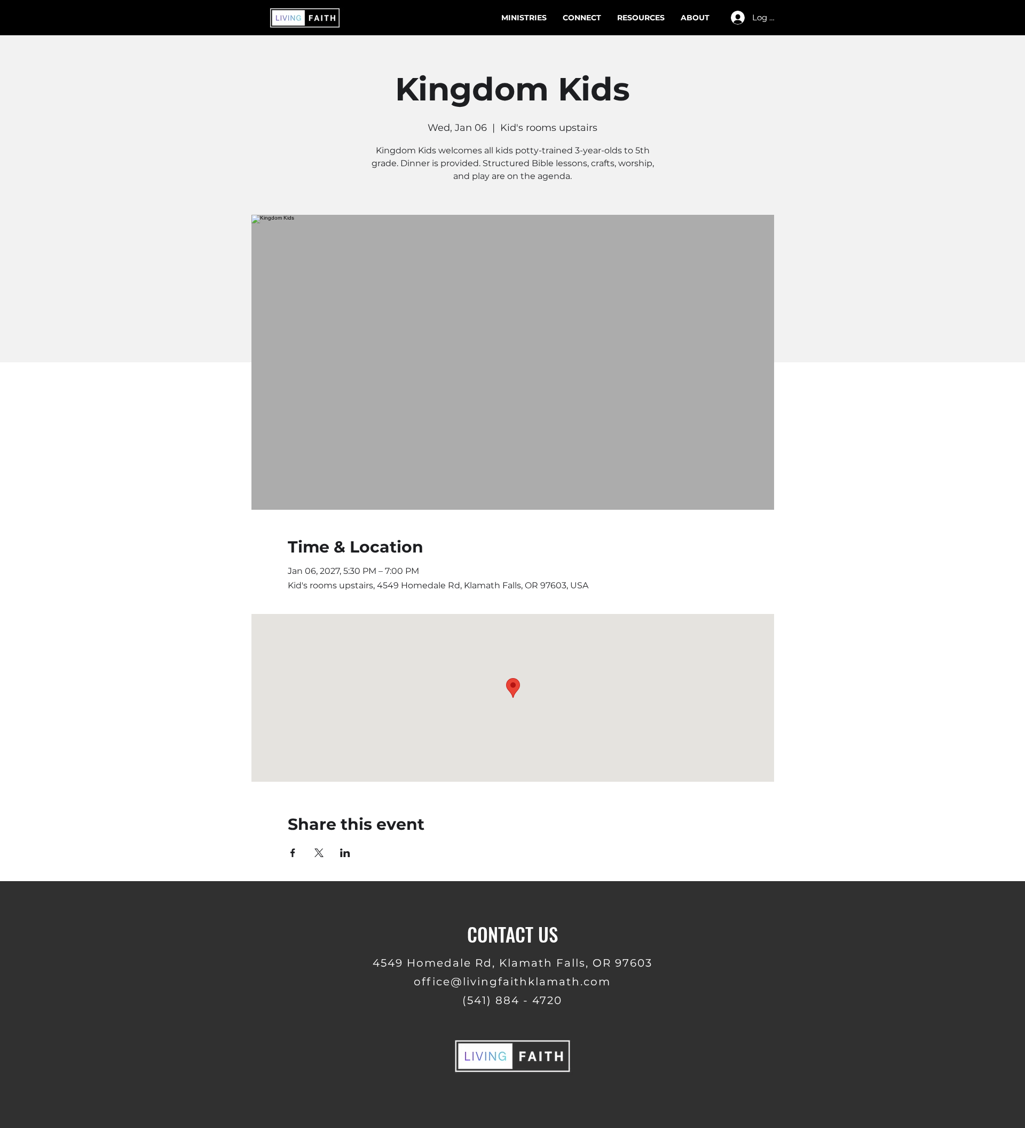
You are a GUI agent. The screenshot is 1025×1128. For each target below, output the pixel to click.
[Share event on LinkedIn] (345, 853)
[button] (641, 18)
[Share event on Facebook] (293, 853)
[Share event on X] (319, 853)
